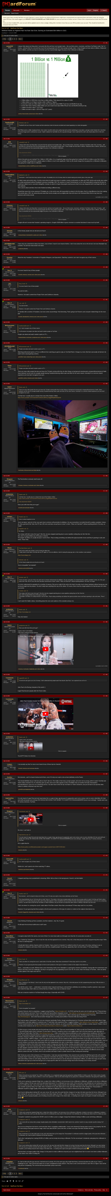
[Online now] (3, 269)
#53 (106, 343)
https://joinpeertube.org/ (46, 1033)
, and (27, 470)
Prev (5, 39)
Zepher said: (22, 494)
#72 (106, 890)
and (24, 507)
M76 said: (21, 1072)
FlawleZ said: (22, 516)
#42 (106, 119)
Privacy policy (97, 1190)
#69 (106, 807)
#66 (106, 761)
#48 (106, 254)
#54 (106, 362)
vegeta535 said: (23, 678)
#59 (106, 544)
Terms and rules (89, 1190)
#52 (106, 322)
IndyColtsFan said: (24, 834)
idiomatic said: (22, 559)
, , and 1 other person (29, 274)
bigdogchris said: (23, 175)
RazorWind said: (23, 980)
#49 (106, 267)
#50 (106, 280)
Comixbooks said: (23, 811)
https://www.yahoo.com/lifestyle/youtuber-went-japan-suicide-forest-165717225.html (41, 847)
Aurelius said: (22, 893)
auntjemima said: (23, 625)
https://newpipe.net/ (60, 1011)
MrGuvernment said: (24, 346)
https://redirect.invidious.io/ (74, 1026)
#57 (106, 490)
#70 (106, 855)
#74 (106, 932)
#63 (106, 674)
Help (104, 1190)
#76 (106, 976)
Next (20, 39)
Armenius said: (23, 122)
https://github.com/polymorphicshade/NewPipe (82, 1013)
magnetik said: (22, 528)
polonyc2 (5, 33)
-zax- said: (21, 303)
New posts (16, 10)
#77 (106, 997)
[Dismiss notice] (107, 17)
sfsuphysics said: (23, 1110)
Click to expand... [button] (62, 156)
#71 (106, 875)
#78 (106, 1069)
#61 (106, 606)
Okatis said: (22, 387)
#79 (106, 1106)
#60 (106, 573)
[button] (21, 10)
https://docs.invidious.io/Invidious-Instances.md (49, 1026)
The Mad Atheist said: (24, 548)
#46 (106, 227)
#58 (106, 513)
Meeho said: (22, 609)
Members (27, 10)
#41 (106, 43)
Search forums (15, 13)
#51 (106, 299)
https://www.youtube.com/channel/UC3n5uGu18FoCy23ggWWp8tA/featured (39, 397)
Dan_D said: (22, 283)
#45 (106, 202)
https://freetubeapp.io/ (24, 1016)
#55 (106, 383)
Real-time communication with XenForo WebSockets (60, 1194)
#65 (106, 733)
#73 (106, 917)
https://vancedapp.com (24, 555)
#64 (106, 696)
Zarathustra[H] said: (24, 325)
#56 (106, 475)
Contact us (81, 1190)
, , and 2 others (28, 113)
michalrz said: (22, 577)
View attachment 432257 (25, 501)
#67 (106, 774)
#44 (106, 171)
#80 (106, 1158)
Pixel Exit (45, 1194)
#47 (106, 240)
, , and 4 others (30, 235)
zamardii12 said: (23, 142)
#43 (106, 138)
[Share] (104, 43)
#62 (106, 621)
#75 (106, 955)
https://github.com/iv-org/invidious (89, 1022)
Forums (7, 10)
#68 (106, 795)
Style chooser (6, 1190)
